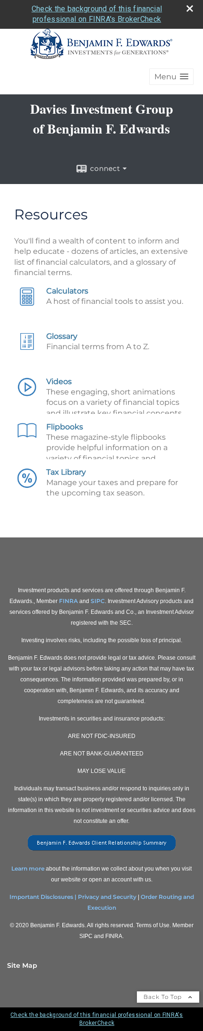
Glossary (61, 336)
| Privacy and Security (105, 896)
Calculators (67, 290)
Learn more (27, 868)
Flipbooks (64, 426)
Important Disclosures (41, 896)
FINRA (68, 600)
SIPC (98, 600)
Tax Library (66, 472)
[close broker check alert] (190, 8)
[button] (171, 76)
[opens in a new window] (101, 851)
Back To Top (164, 996)
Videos (59, 381)
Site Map (22, 965)
